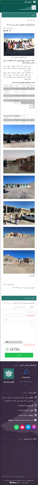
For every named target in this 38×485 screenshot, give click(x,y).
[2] (18, 307)
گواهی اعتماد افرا (9, 382)
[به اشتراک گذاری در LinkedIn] (4, 30)
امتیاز (31, 307)
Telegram (28, 427)
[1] (16, 307)
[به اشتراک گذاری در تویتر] (7, 30)
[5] (24, 307)
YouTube (22, 427)
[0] (4, 303)
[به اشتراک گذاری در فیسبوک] (10, 30)
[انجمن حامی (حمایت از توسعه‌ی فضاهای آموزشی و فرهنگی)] (26, 9)
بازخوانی (7, 349)
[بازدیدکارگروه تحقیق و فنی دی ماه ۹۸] (19, 44)
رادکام (18, 483)
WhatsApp (16, 427)
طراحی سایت (25, 483)
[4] (22, 307)
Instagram (33, 427)
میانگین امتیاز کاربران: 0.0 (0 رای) (24, 303)
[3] (20, 307)
